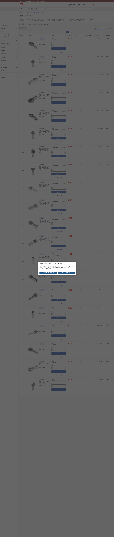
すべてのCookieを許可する (48, 272)
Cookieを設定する (66, 272)
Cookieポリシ (41, 268)
